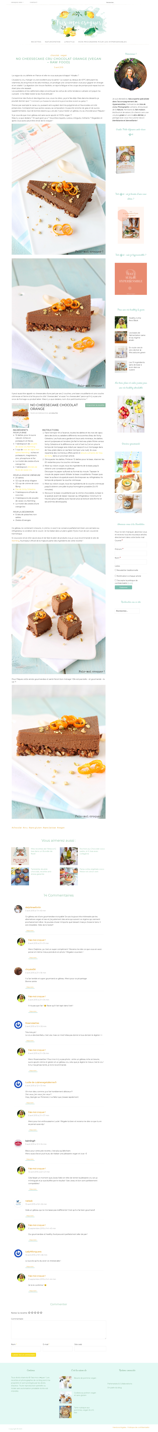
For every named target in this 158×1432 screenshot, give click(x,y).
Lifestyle (69, 42)
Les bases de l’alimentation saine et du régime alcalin (137, 336)
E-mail (46, 1344)
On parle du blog (114, 1388)
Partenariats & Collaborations (119, 1384)
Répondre (30, 931)
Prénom (119, 549)
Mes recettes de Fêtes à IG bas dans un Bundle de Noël (43, 851)
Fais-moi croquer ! (37, 940)
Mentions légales (119, 1427)
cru (26, 828)
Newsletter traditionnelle (127, 570)
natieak (29, 1201)
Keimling (15, 541)
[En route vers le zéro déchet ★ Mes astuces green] (122, 352)
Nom (14, 1344)
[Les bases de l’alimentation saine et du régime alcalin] (122, 337)
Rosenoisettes (32, 1023)
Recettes (36, 42)
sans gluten (36, 828)
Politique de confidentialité (138, 1427)
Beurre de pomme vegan (85, 1378)
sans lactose (50, 828)
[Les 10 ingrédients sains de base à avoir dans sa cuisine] (122, 367)
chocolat (54, 55)
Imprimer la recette (95, 405)
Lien (130, 583)
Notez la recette (19, 1313)
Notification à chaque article (128, 576)
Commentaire (17, 1319)
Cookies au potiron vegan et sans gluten (85, 1394)
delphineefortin (33, 907)
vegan (64, 55)
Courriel (119, 540)
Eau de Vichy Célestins (25, 489)
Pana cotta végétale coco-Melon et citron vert (92, 870)
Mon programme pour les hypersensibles (102, 42)
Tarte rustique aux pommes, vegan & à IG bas (84, 1410)
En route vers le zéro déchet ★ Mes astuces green (137, 350)
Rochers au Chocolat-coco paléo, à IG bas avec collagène (92, 851)
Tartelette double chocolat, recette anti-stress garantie (41, 871)
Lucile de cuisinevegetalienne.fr (41, 1082)
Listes (117, 566)
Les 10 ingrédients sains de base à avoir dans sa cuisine (137, 366)
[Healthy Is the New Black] (122, 322)
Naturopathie (53, 42)
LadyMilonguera (33, 1252)
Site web (78, 1344)
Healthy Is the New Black (135, 319)
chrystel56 (30, 969)
